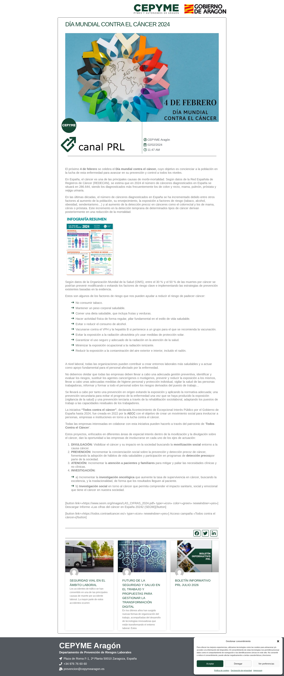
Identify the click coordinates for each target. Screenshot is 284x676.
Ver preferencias (266, 663)
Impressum (257, 670)
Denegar (238, 663)
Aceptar (210, 663)
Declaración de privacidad (241, 670)
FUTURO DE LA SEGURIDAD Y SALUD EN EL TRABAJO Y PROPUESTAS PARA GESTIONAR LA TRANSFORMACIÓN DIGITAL (141, 593)
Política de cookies (221, 670)
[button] (278, 641)
